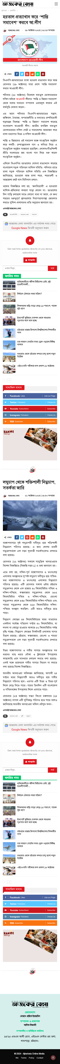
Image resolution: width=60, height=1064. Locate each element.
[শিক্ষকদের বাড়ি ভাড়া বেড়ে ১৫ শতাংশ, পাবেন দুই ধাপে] (9, 309)
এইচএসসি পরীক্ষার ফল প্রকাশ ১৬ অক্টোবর (35, 366)
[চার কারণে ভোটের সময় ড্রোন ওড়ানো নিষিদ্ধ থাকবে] (9, 345)
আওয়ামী (20, 99)
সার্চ (52, 268)
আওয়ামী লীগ (13, 215)
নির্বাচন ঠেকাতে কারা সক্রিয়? (29, 293)
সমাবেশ (34, 215)
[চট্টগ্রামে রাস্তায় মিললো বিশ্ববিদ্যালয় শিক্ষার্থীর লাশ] (9, 333)
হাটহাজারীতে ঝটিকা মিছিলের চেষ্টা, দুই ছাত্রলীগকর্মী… (34, 283)
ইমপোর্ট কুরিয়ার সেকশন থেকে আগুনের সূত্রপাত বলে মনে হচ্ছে (34, 319)
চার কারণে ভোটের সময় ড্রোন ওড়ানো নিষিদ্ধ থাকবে (36, 343)
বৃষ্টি (22, 716)
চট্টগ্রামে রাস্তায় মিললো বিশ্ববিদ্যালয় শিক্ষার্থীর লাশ (36, 331)
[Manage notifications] (53, 1057)
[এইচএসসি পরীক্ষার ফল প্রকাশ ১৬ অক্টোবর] (9, 369)
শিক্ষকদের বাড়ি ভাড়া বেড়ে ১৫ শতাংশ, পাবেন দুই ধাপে (37, 307)
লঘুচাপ (28, 716)
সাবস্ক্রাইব (31, 260)
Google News (19, 228)
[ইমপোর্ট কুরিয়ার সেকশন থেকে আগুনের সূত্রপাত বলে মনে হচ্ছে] (9, 321)
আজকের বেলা (25, 215)
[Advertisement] (30, 984)
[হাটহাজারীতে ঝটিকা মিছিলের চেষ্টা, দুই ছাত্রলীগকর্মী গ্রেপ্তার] (9, 285)
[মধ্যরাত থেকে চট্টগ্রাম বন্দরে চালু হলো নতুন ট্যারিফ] (9, 357)
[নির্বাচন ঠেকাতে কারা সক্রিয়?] (9, 297)
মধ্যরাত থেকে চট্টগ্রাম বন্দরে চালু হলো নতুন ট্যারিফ (36, 355)
